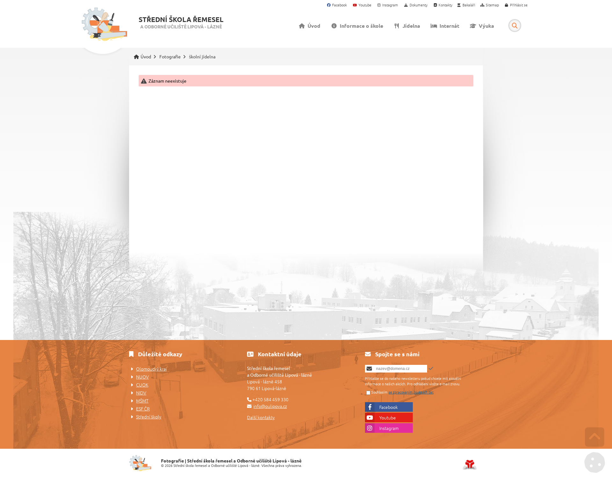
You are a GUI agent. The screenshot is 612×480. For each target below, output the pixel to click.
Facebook (388, 407)
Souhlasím (379, 392)
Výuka (485, 25)
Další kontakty (261, 417)
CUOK (142, 384)
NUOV (142, 376)
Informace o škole (360, 25)
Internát (448, 25)
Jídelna (410, 25)
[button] (516, 5)
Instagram (389, 428)
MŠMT (142, 400)
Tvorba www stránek (470, 464)
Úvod (104, 24)
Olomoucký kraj (151, 369)
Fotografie (170, 56)
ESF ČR (143, 408)
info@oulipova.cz (270, 406)
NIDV (141, 392)
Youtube (387, 417)
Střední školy (148, 416)
